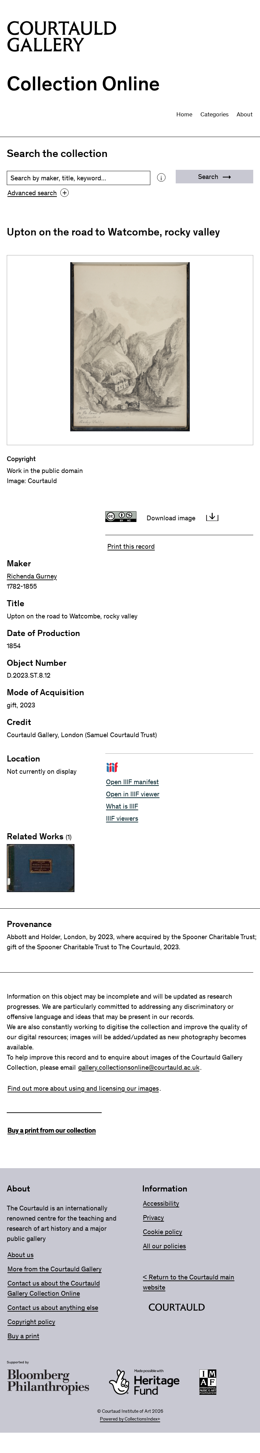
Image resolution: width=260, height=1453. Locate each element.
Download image (171, 518)
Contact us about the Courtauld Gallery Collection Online (53, 1288)
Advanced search (37, 193)
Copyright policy (31, 1322)
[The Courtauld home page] (62, 37)
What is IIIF (122, 806)
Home (184, 114)
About (245, 114)
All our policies (164, 1246)
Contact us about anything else (52, 1307)
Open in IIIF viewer (132, 794)
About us (20, 1255)
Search (209, 177)
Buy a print (23, 1336)
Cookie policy (162, 1232)
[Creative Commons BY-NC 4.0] (122, 518)
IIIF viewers (122, 818)
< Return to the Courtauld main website (188, 1282)
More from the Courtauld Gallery (54, 1269)
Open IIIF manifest (132, 782)
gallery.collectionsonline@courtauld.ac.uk (138, 1067)
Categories (214, 114)
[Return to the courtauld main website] (176, 1308)
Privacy (153, 1217)
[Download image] (212, 518)
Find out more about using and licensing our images (83, 1088)
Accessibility (161, 1203)
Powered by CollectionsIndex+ (130, 1419)
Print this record (131, 546)
